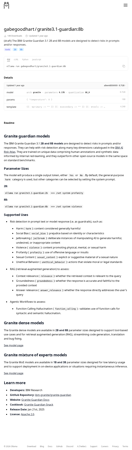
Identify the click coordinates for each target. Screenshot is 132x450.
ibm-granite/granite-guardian (53, 395)
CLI (8, 59)
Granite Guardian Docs (35, 400)
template (11, 106)
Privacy (115, 446)
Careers (104, 446)
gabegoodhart (19, 29)
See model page (13, 345)
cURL (16, 59)
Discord (69, 446)
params (11, 99)
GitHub (59, 446)
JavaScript (36, 59)
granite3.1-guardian (57, 29)
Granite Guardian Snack (38, 404)
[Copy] (123, 66)
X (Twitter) (81, 446)
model (10, 92)
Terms (125, 446)
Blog (42, 446)
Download (31, 446)
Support (93, 446)
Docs (50, 446)
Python (25, 59)
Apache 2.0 (27, 414)
